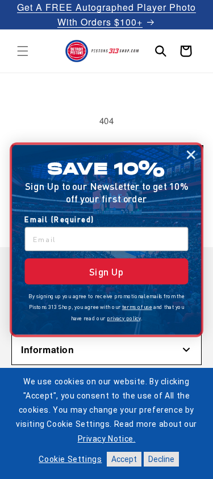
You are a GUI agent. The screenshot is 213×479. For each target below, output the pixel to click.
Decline (161, 459)
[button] (22, 51)
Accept (124, 459)
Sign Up (106, 271)
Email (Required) (59, 219)
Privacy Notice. (107, 438)
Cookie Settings (70, 459)
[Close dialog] (190, 154)
